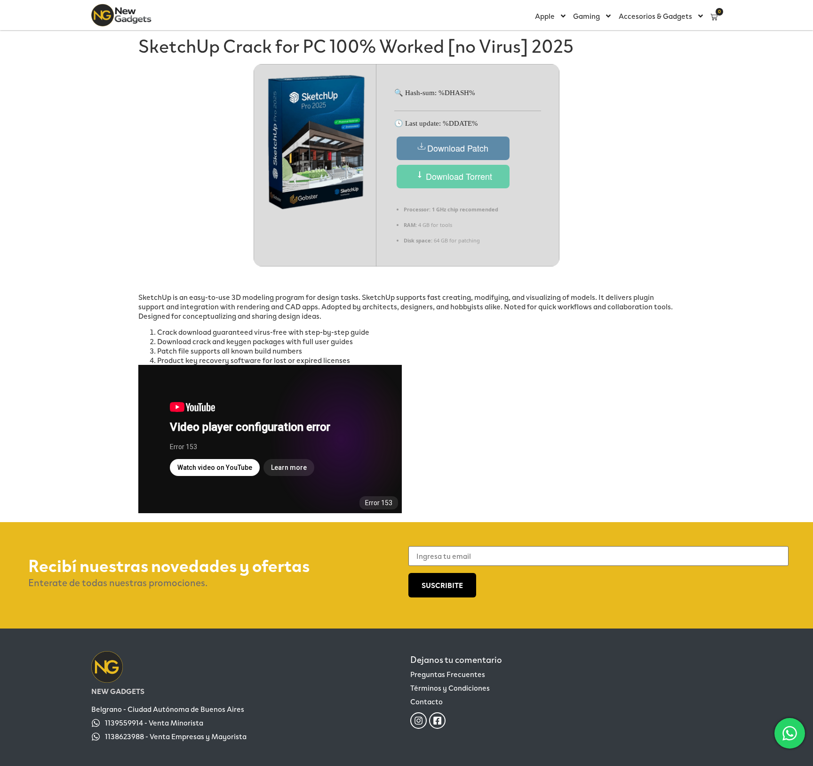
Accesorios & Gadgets (655, 15)
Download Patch (457, 148)
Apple (545, 15)
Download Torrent (457, 176)
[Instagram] (418, 720)
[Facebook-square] (437, 720)
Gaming (586, 15)
